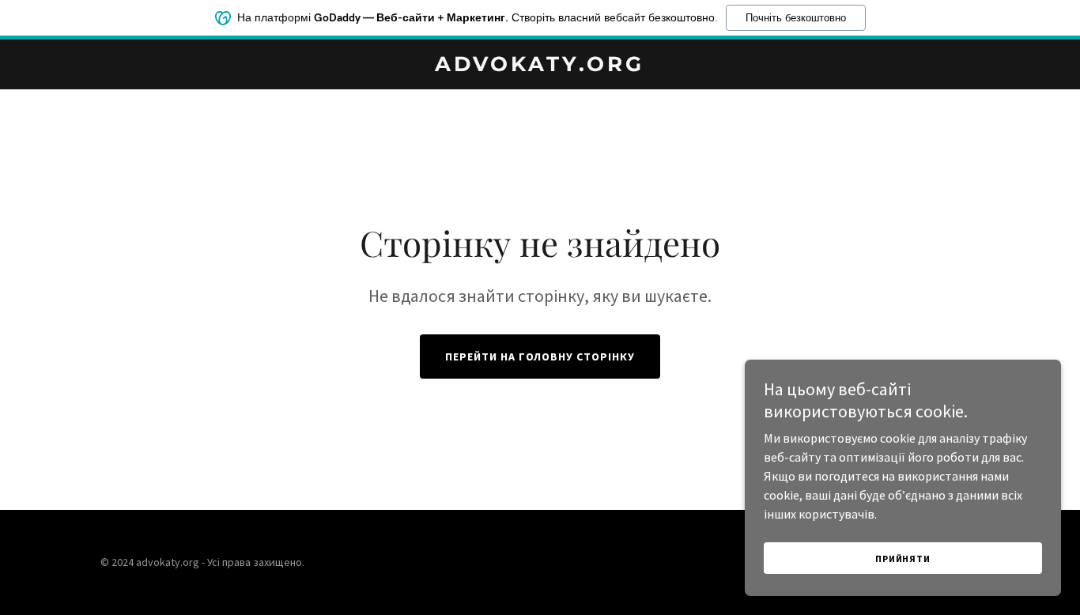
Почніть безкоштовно (796, 18)
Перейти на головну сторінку (540, 356)
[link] (539, 66)
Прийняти (903, 558)
